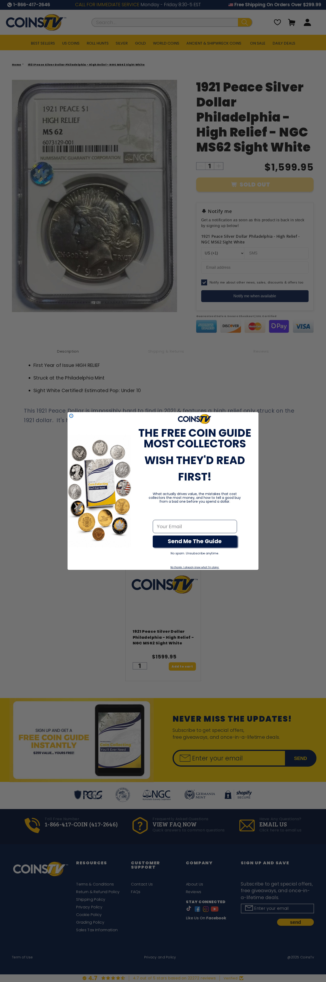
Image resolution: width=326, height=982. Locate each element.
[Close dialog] (71, 416)
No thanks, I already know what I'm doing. (194, 567)
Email (159, 514)
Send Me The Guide (195, 541)
